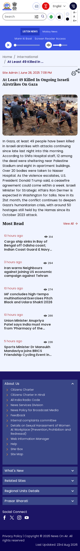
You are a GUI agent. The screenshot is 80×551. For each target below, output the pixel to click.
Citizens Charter (22, 390)
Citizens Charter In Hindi (28, 395)
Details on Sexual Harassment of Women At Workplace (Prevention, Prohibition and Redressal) (41, 429)
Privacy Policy (12, 536)
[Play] (8, 45)
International (27, 56)
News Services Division (27, 405)
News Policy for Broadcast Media (34, 410)
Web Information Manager (30, 439)
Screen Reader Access (50, 39)
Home (7, 56)
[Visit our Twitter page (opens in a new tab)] (12, 517)
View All (68, 224)
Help (14, 444)
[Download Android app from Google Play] (51, 16)
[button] (36, 16)
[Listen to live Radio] (45, 6)
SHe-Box (17, 449)
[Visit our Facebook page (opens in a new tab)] (4, 517)
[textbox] (40, 178)
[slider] (27, 45)
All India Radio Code (25, 400)
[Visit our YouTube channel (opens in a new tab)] (27, 517)
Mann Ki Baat (23, 39)
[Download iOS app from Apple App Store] (59, 16)
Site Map (17, 454)
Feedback (18, 415)
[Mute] (48, 45)
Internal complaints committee (33, 420)
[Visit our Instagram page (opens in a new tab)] (19, 517)
